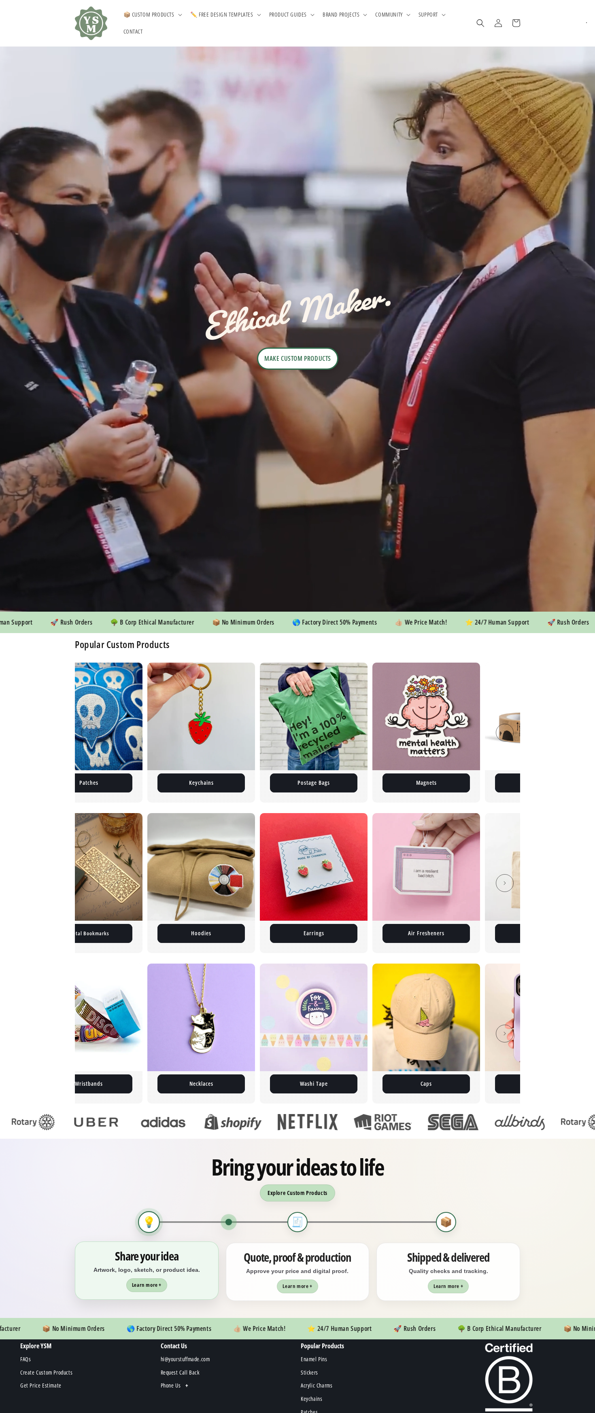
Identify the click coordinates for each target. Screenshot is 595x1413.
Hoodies (89, 933)
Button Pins (446, 782)
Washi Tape (109, 1083)
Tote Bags (426, 933)
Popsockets (333, 1083)
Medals (446, 1083)
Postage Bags (108, 782)
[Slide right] (505, 732)
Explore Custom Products (297, 1193)
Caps (221, 1083)
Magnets (221, 782)
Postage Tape (333, 782)
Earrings (201, 933)
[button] (152, 14)
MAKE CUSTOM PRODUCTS (297, 358)
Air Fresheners (313, 933)
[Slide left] (90, 732)
